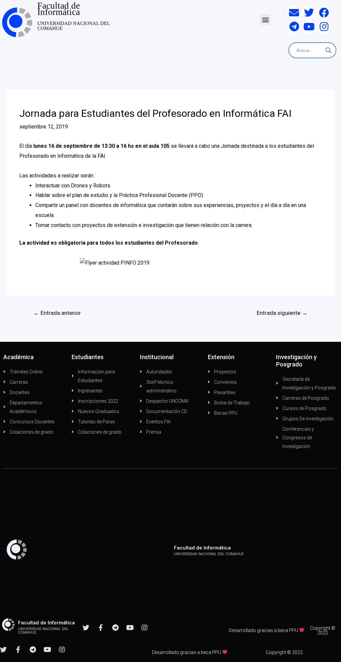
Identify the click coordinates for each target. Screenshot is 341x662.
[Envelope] (294, 13)
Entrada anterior (57, 313)
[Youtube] (309, 27)
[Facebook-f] (100, 627)
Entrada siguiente (282, 313)
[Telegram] (294, 27)
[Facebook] (324, 13)
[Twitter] (309, 13)
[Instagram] (324, 27)
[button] (265, 19)
